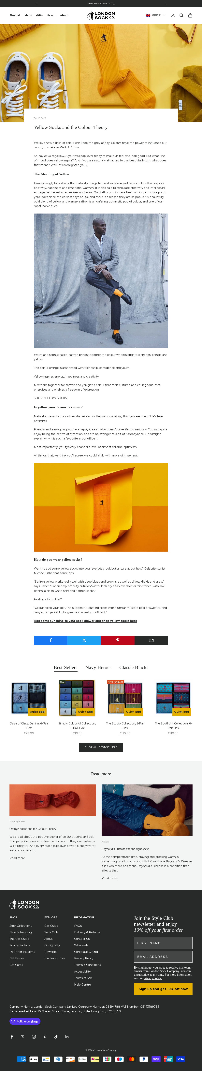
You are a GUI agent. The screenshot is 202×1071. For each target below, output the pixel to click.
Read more (17, 858)
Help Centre (82, 984)
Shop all (15, 15)
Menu (28, 15)
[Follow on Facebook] (11, 1036)
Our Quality (52, 945)
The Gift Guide (19, 939)
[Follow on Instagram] (34, 1036)
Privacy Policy (83, 958)
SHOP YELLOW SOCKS (50, 398)
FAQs (78, 926)
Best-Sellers (66, 667)
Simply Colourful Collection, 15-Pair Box (77, 726)
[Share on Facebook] (50, 640)
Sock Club (51, 932)
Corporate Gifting (86, 952)
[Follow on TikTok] (56, 1036)
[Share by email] (151, 640)
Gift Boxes (16, 958)
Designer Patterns (22, 952)
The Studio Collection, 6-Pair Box (125, 726)
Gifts (39, 15)
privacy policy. (153, 978)
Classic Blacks (134, 667)
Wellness (105, 841)
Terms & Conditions (87, 965)
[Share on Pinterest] (118, 640)
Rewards (50, 952)
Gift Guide (51, 926)
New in (51, 15)
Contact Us (82, 939)
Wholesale (81, 945)
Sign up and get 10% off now (163, 989)
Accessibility (82, 971)
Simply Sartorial (20, 945)
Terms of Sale (83, 978)
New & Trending (20, 932)
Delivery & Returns (87, 932)
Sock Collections (20, 926)
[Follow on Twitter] (23, 1036)
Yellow (38, 376)
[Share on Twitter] (84, 640)
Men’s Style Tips (17, 821)
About (64, 15)
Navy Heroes (98, 667)
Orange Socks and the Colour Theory (32, 828)
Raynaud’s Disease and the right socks (125, 849)
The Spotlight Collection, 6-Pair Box (173, 726)
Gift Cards (16, 965)
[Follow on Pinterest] (45, 1036)
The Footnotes (54, 958)
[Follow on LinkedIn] (67, 1036)
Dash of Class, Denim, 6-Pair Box (29, 726)
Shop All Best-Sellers (101, 747)
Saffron (104, 192)
